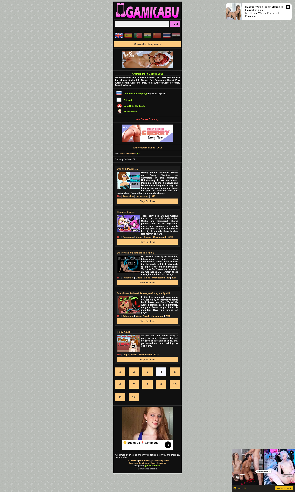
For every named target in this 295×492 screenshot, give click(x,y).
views (122, 154)
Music (139, 237)
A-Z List (128, 100)
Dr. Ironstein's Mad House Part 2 (135, 252)
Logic (126, 354)
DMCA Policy (145, 461)
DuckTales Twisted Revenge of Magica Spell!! (143, 293)
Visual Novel (142, 316)
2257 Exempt (132, 461)
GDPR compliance (160, 461)
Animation (128, 196)
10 (175, 384)
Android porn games (144, 147)
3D (168, 277)
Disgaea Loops (126, 212)
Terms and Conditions (139, 463)
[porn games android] (147, 18)
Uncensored (142, 196)
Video (147, 277)
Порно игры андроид (135, 93)
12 (134, 397)
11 (120, 397)
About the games (158, 463)
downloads (131, 154)
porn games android (147, 469)
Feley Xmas (123, 331)
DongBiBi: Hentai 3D (134, 106)
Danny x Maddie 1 (127, 168)
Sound (147, 237)
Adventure (128, 277)
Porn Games (130, 111)
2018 (159, 147)
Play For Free (147, 201)
